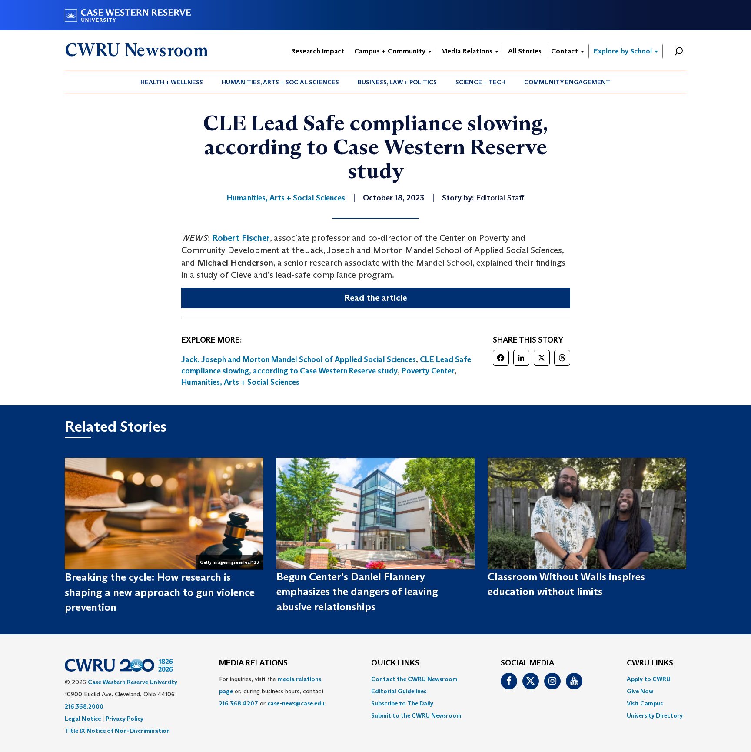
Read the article (375, 298)
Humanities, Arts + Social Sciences (280, 82)
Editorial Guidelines (398, 691)
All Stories (525, 51)
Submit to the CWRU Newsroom (416, 715)
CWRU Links (650, 663)
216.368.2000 (84, 706)
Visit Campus (645, 703)
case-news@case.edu (296, 703)
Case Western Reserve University (132, 682)
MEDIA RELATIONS (253, 663)
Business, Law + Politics (397, 82)
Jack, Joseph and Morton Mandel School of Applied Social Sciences (298, 359)
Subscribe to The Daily (402, 703)
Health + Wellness (171, 82)
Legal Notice (83, 718)
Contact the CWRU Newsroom (414, 679)
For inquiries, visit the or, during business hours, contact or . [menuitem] (272, 691)
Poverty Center (428, 371)
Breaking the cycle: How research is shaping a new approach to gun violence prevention (160, 592)
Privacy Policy (124, 718)
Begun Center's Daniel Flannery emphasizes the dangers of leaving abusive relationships (357, 591)
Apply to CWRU (649, 679)
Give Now (640, 691)
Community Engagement (567, 82)
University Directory (655, 715)
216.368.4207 (238, 703)
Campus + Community (390, 51)
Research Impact (318, 51)
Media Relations (467, 51)
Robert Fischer (241, 238)
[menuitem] (172, 82)
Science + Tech (480, 82)
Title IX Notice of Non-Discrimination (117, 731)
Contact (565, 51)
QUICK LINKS (395, 663)
